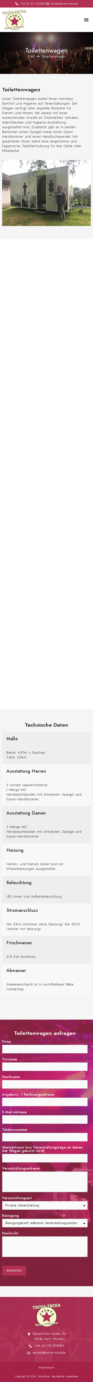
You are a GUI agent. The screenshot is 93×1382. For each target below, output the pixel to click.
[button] (86, 19)
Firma (6, 1042)
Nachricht (10, 1234)
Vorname (10, 1060)
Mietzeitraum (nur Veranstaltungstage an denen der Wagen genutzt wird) (42, 1149)
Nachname (11, 1077)
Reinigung (11, 1216)
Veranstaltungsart (17, 1198)
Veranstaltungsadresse (21, 1169)
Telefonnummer (15, 1130)
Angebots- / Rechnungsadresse (29, 1095)
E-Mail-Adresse (15, 1112)
